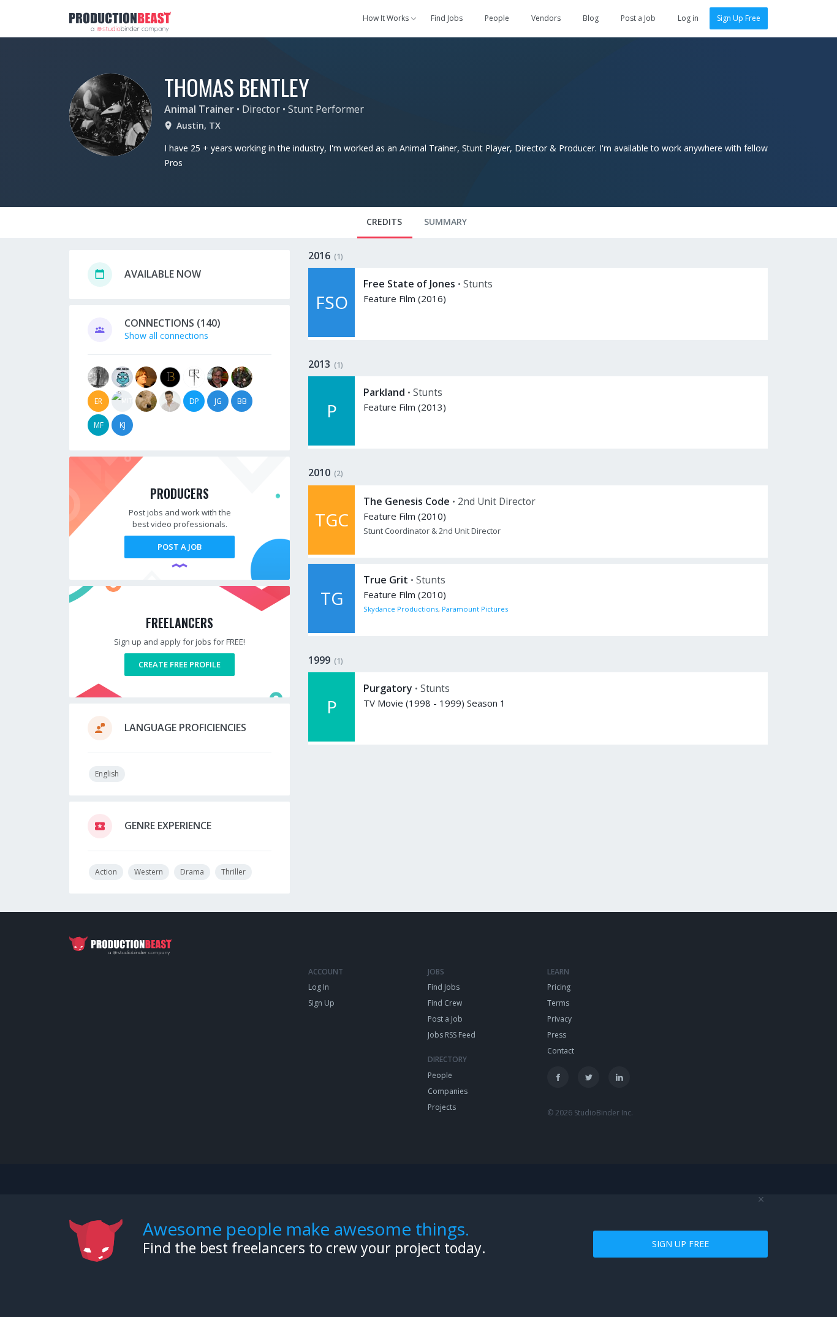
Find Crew (445, 1003)
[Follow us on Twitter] (588, 1077)
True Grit (385, 579)
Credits (384, 221)
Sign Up (321, 1003)
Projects (442, 1107)
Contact (560, 1051)
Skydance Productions (400, 608)
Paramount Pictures (475, 608)
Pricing (558, 987)
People (497, 18)
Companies (448, 1091)
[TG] (331, 630)
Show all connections (166, 335)
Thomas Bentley (236, 86)
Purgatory (387, 688)
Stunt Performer (326, 109)
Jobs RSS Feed (451, 1035)
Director (261, 109)
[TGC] (331, 551)
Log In (318, 987)
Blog (591, 18)
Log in (688, 18)
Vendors (546, 18)
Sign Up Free (738, 18)
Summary (445, 221)
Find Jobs (447, 18)
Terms (558, 1003)
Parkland (384, 392)
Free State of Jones (409, 283)
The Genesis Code (406, 501)
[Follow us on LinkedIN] (619, 1077)
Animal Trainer (199, 109)
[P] (331, 442)
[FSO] (331, 334)
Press (556, 1035)
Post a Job (638, 18)
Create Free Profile (179, 664)
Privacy (559, 1019)
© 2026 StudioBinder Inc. (590, 1112)
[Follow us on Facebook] (558, 1077)
